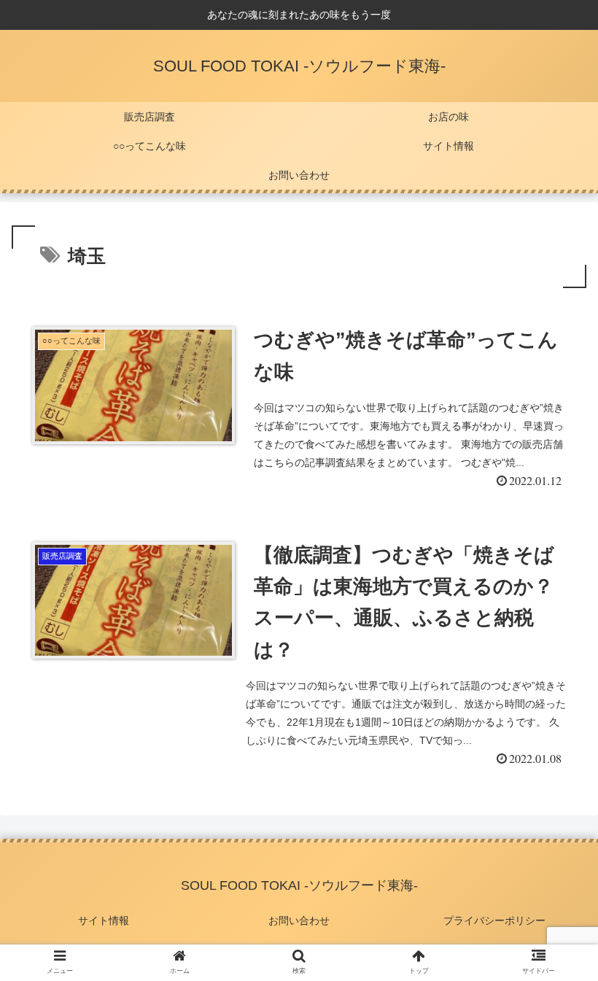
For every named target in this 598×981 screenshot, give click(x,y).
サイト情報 (103, 920)
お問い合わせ (299, 920)
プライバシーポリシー (494, 920)
